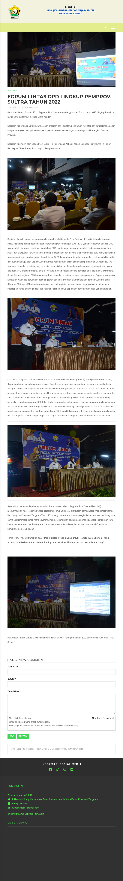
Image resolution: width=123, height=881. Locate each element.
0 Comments (32, 107)
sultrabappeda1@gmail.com (25, 807)
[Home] (15, 11)
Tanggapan (13, 691)
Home (12, 749)
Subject (12, 679)
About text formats (101, 718)
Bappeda (12, 91)
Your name (13, 667)
